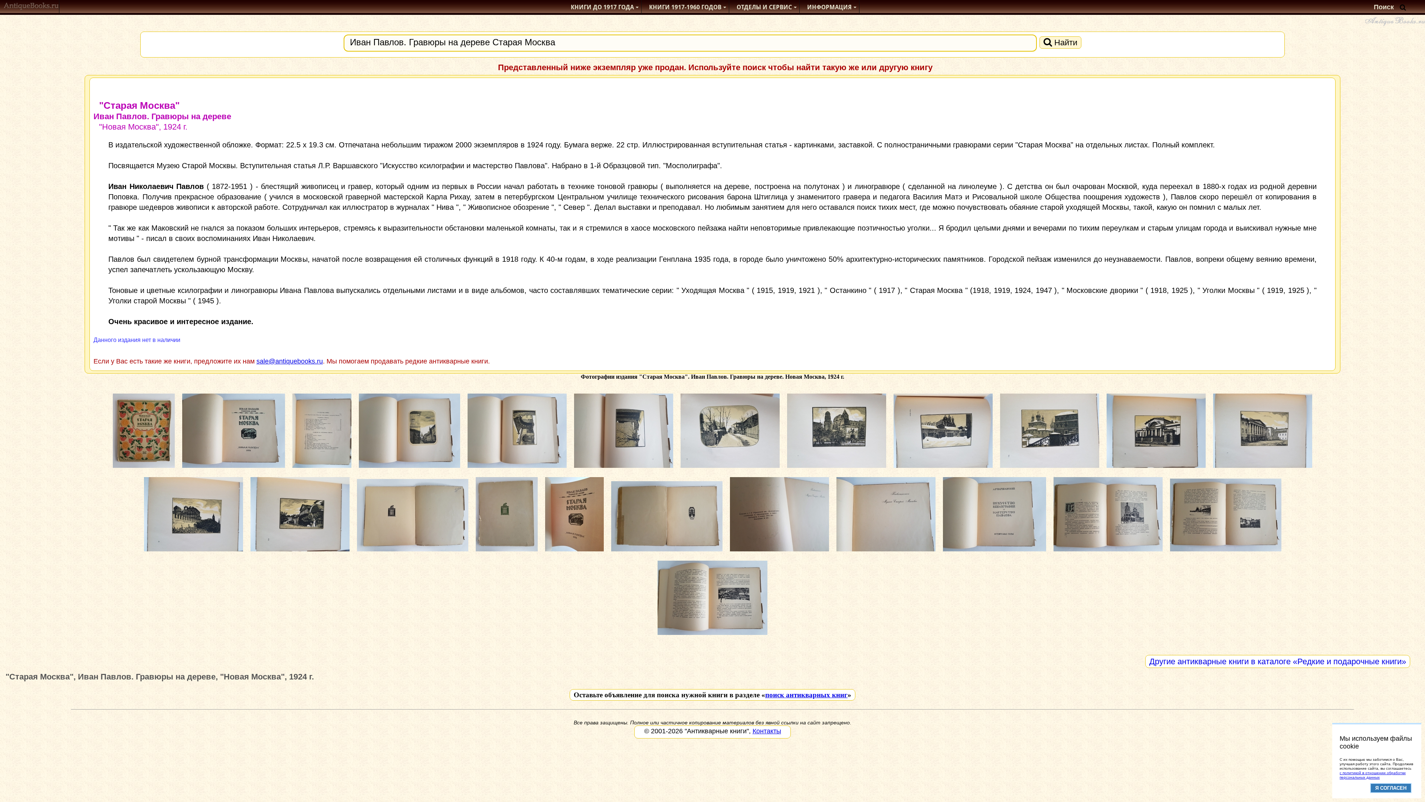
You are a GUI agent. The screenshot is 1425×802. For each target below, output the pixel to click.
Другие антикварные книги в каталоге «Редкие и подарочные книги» (1277, 661)
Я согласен (1390, 788)
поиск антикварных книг (806, 695)
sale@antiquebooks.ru (289, 361)
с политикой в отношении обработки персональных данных (1373, 775)
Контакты (767, 731)
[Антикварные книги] (31, 7)
